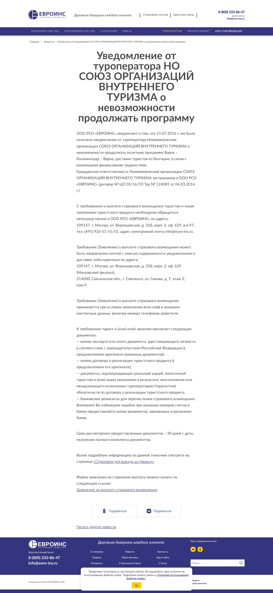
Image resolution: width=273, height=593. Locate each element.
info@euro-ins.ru (236, 19)
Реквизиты (97, 563)
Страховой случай (155, 15)
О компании (96, 552)
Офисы (126, 31)
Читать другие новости (96, 527)
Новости (49, 42)
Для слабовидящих (228, 31)
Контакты (162, 552)
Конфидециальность (189, 580)
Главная (34, 42)
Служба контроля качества (193, 583)
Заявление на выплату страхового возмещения (117, 490)
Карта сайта (162, 557)
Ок (136, 585)
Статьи (163, 563)
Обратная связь (183, 15)
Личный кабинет (198, 31)
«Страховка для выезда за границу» (124, 462)
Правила (96, 557)
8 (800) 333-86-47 (231, 13)
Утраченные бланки (130, 563)
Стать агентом (172, 31)
